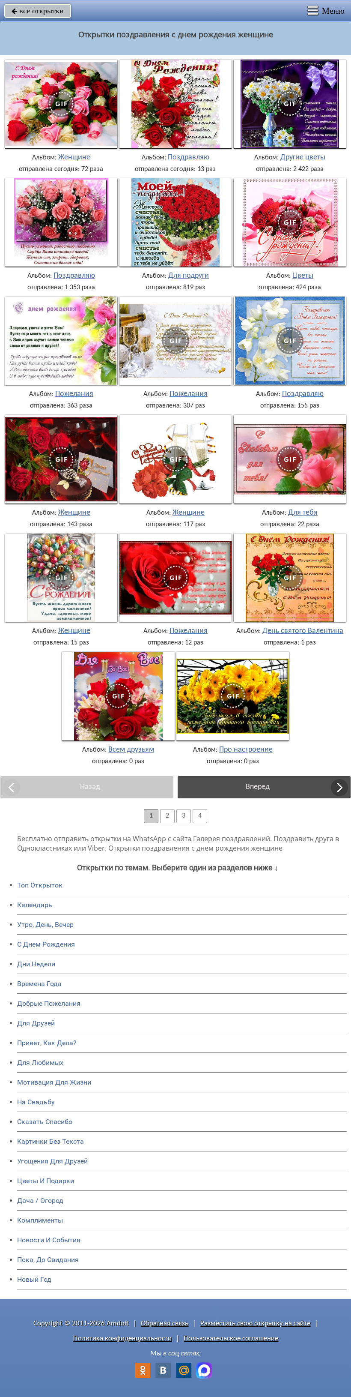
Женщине (74, 158)
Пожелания (74, 394)
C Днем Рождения (46, 944)
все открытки (38, 10)
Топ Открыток (39, 885)
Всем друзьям (131, 750)
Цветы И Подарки (45, 1181)
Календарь (34, 905)
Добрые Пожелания (48, 1003)
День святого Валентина (302, 631)
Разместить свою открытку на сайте (255, 1323)
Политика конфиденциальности (122, 1338)
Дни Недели (36, 964)
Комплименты (40, 1220)
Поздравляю (188, 158)
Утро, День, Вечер (45, 924)
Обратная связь (164, 1323)
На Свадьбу (36, 1102)
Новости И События (48, 1240)
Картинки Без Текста (50, 1141)
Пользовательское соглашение (231, 1338)
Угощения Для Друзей (52, 1161)
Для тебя (303, 513)
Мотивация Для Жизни (54, 1082)
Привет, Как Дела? (47, 1043)
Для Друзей (36, 1023)
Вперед (258, 787)
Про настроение (246, 750)
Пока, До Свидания (48, 1260)
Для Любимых (40, 1062)
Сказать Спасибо (44, 1122)
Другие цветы (302, 158)
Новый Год (34, 1279)
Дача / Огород (40, 1200)
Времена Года (39, 984)
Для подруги (188, 276)
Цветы (302, 276)
